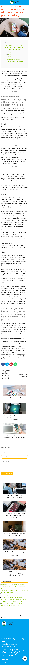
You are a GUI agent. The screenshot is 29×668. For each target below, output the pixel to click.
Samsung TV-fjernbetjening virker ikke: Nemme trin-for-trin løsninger (11, 643)
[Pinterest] (11, 364)
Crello (10, 54)
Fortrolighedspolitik (6, 662)
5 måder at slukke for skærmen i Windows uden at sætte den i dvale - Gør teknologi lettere (13, 586)
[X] (7, 364)
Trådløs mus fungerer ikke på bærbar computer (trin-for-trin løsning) (11, 654)
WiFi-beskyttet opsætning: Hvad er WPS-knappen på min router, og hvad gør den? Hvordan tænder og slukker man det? (13, 599)
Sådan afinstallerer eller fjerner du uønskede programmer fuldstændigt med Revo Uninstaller (7, 374)
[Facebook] (3, 364)
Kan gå (10, 52)
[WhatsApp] (15, 364)
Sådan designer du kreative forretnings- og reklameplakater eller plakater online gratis (14, 47)
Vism (9, 56)
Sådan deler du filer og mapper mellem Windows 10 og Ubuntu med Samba (21, 374)
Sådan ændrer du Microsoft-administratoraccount (9, 646)
